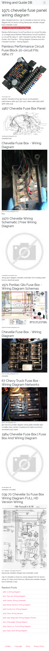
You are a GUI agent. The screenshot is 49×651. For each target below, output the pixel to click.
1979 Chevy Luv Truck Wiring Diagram (17, 626)
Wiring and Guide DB (17, 2)
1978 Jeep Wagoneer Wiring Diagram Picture (19, 618)
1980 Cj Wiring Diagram (11, 592)
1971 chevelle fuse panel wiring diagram (16, 28)
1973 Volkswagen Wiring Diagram (15, 622)
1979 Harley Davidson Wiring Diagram (17, 605)
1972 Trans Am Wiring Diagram (14, 596)
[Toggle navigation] (44, 3)
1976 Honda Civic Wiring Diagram (15, 609)
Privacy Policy (39, 646)
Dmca (28, 646)
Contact (8, 646)
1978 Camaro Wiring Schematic (14, 600)
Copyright (18, 646)
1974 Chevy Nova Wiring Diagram (15, 631)
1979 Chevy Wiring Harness (13, 613)
